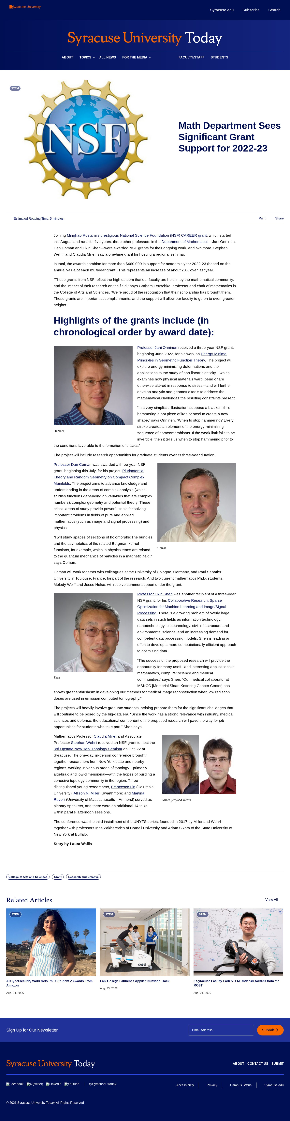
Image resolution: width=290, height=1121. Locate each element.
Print (261, 218)
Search (274, 10)
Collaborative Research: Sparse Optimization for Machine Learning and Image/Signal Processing (181, 606)
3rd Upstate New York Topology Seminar (88, 749)
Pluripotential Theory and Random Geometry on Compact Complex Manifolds (99, 477)
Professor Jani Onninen (157, 347)
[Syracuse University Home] (145, 38)
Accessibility (185, 1085)
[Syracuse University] (34, 10)
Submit (268, 1030)
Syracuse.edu (222, 10)
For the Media (134, 57)
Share (279, 218)
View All (271, 900)
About (67, 57)
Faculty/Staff (191, 57)
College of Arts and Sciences (27, 876)
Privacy (212, 1085)
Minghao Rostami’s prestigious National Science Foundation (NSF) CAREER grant (137, 235)
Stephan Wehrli (84, 743)
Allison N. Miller (86, 793)
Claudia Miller (105, 736)
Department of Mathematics (185, 242)
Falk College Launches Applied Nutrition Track (134, 981)
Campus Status (241, 1085)
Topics (85, 57)
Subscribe (251, 10)
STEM (15, 88)
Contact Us (257, 1063)
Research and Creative (83, 876)
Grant (58, 876)
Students (219, 57)
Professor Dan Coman (73, 464)
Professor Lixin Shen (155, 594)
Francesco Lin (123, 787)
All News (107, 57)
